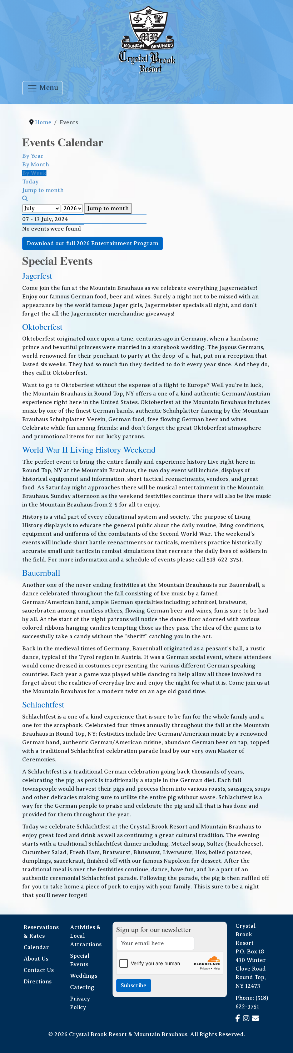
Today (30, 181)
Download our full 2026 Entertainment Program (92, 243)
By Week (34, 173)
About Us (36, 959)
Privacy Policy (80, 1003)
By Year (33, 156)
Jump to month (108, 208)
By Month (35, 164)
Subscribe (133, 985)
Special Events (79, 960)
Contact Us (39, 970)
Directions (37, 981)
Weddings (83, 976)
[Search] (25, 199)
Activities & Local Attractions (85, 936)
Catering (82, 987)
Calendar (36, 947)
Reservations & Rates (41, 931)
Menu (48, 88)
